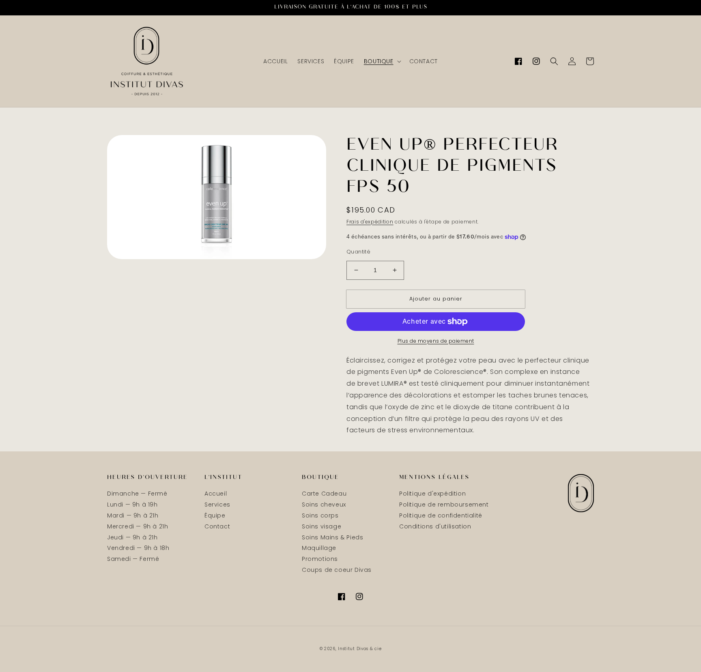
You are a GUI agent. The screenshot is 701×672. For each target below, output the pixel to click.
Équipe (215, 515)
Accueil (215, 494)
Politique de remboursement (444, 504)
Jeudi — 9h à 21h (132, 537)
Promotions (320, 559)
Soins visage (321, 526)
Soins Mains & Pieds (332, 537)
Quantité (358, 251)
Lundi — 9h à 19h (132, 504)
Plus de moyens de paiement (436, 340)
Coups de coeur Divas (337, 570)
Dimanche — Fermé (137, 494)
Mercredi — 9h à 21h (137, 526)
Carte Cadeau (324, 494)
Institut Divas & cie (359, 649)
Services (217, 504)
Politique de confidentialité (440, 515)
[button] (381, 61)
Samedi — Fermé (133, 559)
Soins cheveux (324, 504)
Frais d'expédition (370, 221)
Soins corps (320, 515)
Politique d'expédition (432, 494)
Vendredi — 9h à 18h (138, 548)
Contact (217, 526)
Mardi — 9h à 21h (133, 515)
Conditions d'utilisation (435, 526)
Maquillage (319, 548)
